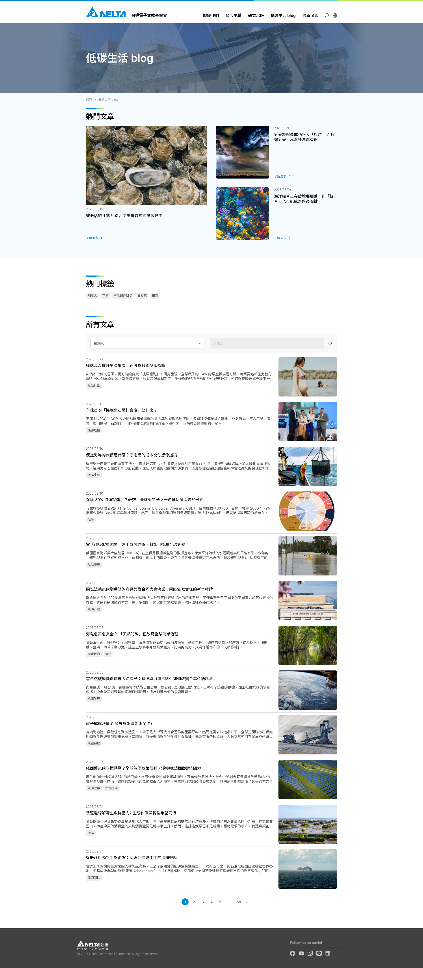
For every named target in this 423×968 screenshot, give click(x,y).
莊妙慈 (142, 295)
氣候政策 (94, 788)
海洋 (91, 519)
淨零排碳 (111, 788)
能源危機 (94, 430)
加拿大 (92, 295)
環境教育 (94, 654)
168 (238, 902)
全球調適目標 (123, 295)
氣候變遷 (94, 564)
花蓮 (105, 295)
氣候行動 (94, 385)
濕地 (108, 654)
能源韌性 (94, 877)
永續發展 (94, 698)
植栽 (155, 295)
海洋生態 (94, 475)
